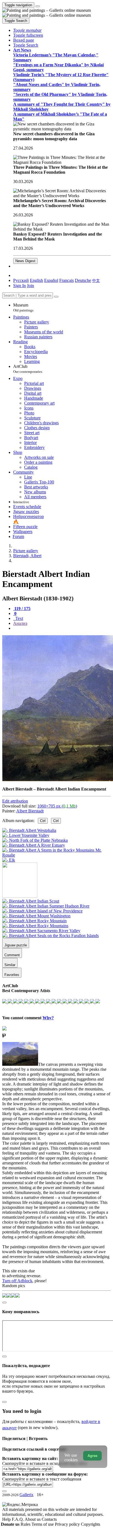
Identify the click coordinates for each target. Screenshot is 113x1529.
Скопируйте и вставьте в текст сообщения (41, 1479)
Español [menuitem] (51, 280)
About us (33, 1519)
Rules (26, 1524)
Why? (48, 1017)
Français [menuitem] (66, 280)
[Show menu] (37, 6)
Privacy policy (68, 1524)
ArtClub (27, 369)
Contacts (49, 1519)
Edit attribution (15, 801)
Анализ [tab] (20, 623)
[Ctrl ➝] (30, 901)
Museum (23, 307)
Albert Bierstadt (30, 811)
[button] (27, 30)
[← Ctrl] (8, 860)
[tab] (21, 608)
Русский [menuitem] (21, 280)
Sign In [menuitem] (19, 285)
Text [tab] (18, 618)
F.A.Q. (18, 1519)
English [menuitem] (36, 280)
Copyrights (90, 1524)
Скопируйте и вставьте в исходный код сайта (44, 1463)
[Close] (56, 296)
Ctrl (43, 821)
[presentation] (62, 628)
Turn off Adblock (17, 1280)
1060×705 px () (57, 806)
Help (7, 1519)
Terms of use (43, 1524)
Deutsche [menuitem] (83, 280)
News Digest (25, 261)
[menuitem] (96, 280)
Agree (92, 1456)
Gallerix (26, 1494)
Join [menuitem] (30, 285)
